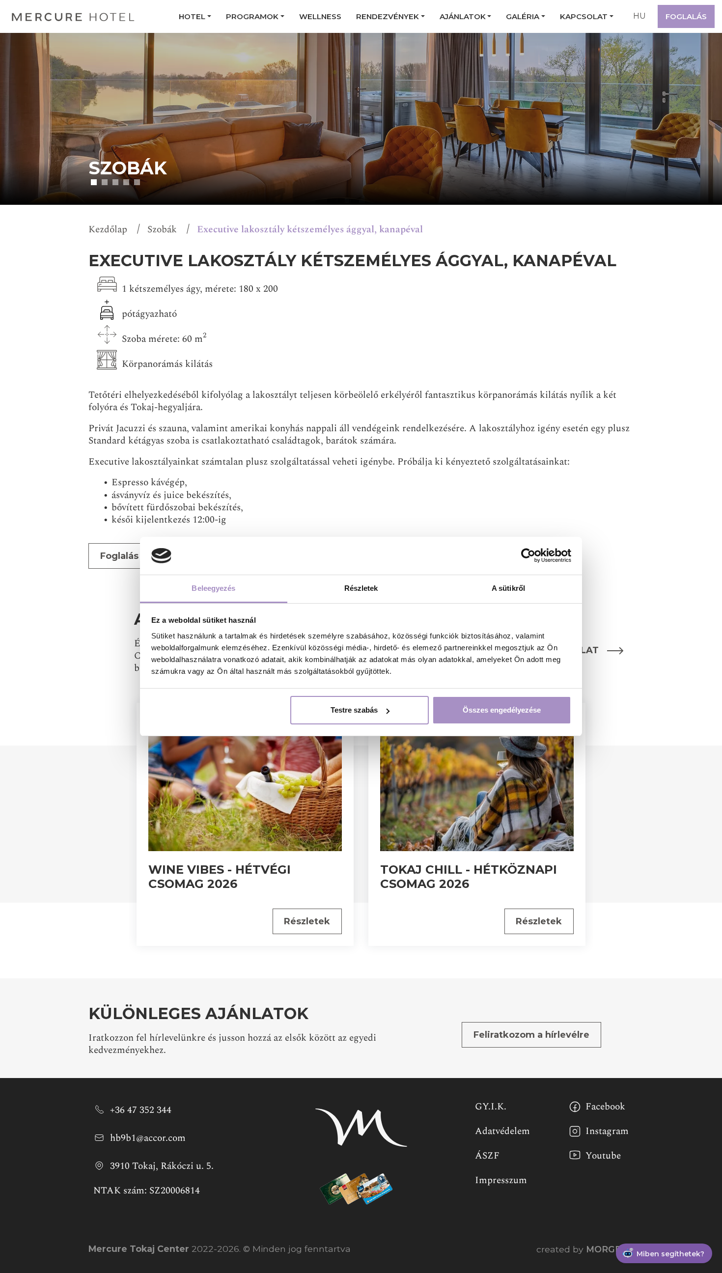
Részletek (307, 921)
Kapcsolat (584, 16)
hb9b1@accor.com (148, 1137)
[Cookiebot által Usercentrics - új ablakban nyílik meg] (528, 556)
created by (585, 1249)
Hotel (192, 16)
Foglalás (686, 16)
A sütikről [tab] (508, 588)
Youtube (603, 1155)
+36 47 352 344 (140, 1109)
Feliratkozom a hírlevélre (531, 1034)
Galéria (522, 16)
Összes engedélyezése (502, 710)
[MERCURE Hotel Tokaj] (73, 16)
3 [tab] (115, 182)
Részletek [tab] (361, 588)
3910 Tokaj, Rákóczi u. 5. (162, 1165)
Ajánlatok (463, 16)
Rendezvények (387, 16)
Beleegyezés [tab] (213, 588)
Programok (252, 16)
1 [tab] (94, 182)
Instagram (607, 1131)
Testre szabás (354, 710)
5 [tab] (137, 182)
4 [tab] (126, 182)
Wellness (320, 16)
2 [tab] (105, 182)
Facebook (605, 1106)
